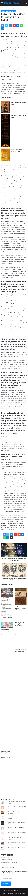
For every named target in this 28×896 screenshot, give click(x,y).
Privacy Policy (10, 893)
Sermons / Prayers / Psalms (7, 867)
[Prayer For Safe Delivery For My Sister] (7, 692)
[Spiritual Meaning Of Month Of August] (7, 625)
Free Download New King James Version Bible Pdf (20, 608)
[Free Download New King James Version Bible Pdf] (21, 596)
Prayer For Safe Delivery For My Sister (7, 752)
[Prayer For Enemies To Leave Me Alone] (5, 155)
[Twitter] (7, 534)
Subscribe (6, 883)
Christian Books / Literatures (8, 857)
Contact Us (22, 893)
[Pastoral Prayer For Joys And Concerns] (21, 641)
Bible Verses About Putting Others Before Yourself (20, 624)
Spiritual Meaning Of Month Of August (7, 630)
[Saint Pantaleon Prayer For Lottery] (5, 107)
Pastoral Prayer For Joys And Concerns (20, 650)
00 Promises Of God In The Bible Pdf (17, 806)
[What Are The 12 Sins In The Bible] (5, 130)
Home (3, 8)
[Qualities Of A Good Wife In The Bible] (7, 602)
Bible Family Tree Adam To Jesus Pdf (17, 832)
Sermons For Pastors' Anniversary (16, 827)
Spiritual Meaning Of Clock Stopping (17, 842)
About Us (16, 893)
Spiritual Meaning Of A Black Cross (16, 847)
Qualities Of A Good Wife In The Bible (7, 618)
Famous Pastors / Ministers (7, 859)
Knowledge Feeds (5, 864)
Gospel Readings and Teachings (14, 8)
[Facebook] (4, 534)
